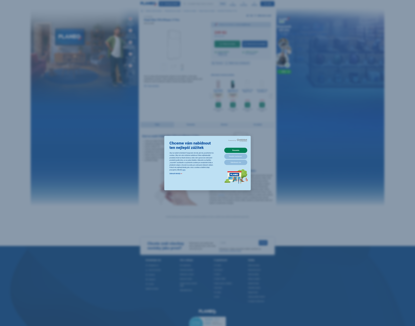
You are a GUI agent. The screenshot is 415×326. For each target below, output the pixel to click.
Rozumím (235, 150)
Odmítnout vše (236, 162)
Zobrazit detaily (175, 173)
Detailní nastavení (235, 156)
